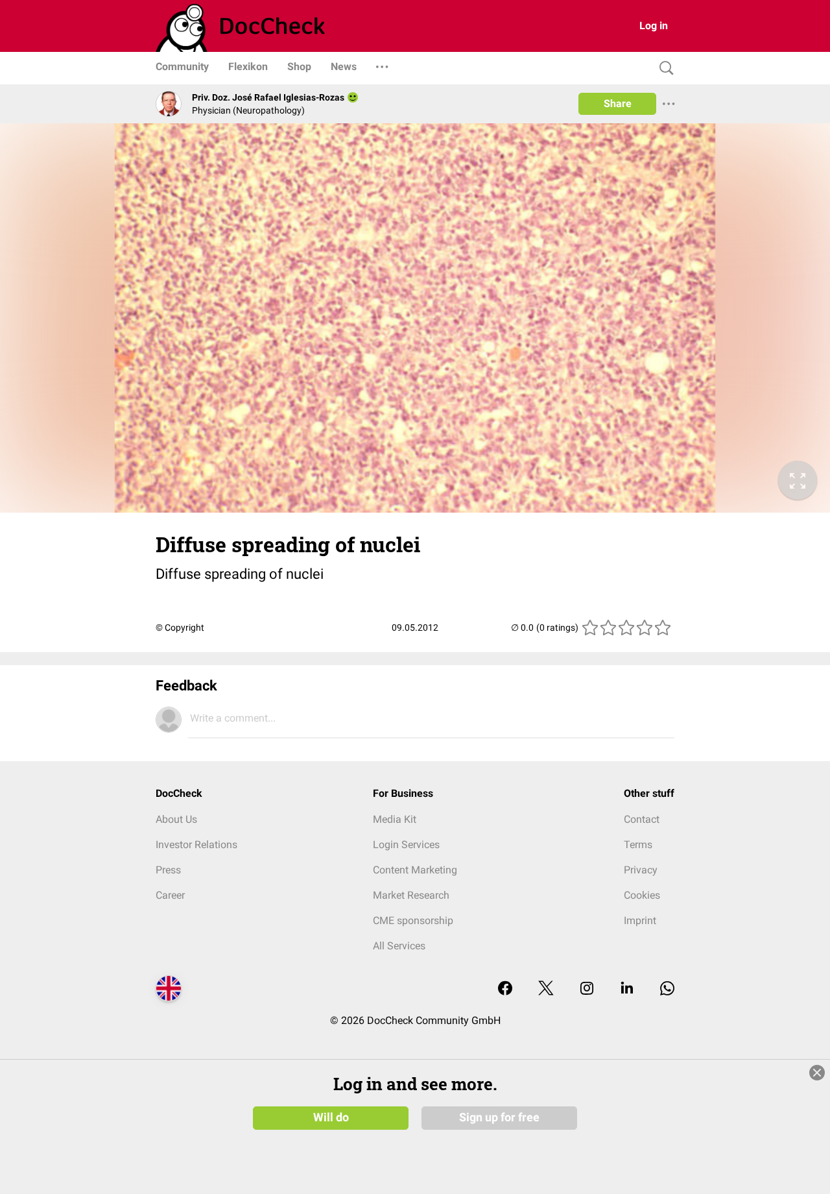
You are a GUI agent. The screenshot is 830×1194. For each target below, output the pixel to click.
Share (618, 103)
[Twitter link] (546, 989)
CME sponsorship (413, 920)
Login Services (406, 844)
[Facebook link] (505, 989)
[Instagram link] (587, 989)
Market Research (411, 895)
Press (168, 870)
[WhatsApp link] (667, 989)
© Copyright (180, 627)
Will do (331, 1117)
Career (170, 895)
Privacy (641, 870)
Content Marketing (415, 870)
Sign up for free (499, 1117)
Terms (638, 844)
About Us (176, 819)
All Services (399, 946)
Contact (641, 819)
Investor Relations (196, 844)
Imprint (640, 920)
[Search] (663, 68)
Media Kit (394, 819)
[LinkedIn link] (627, 989)
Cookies (642, 895)
